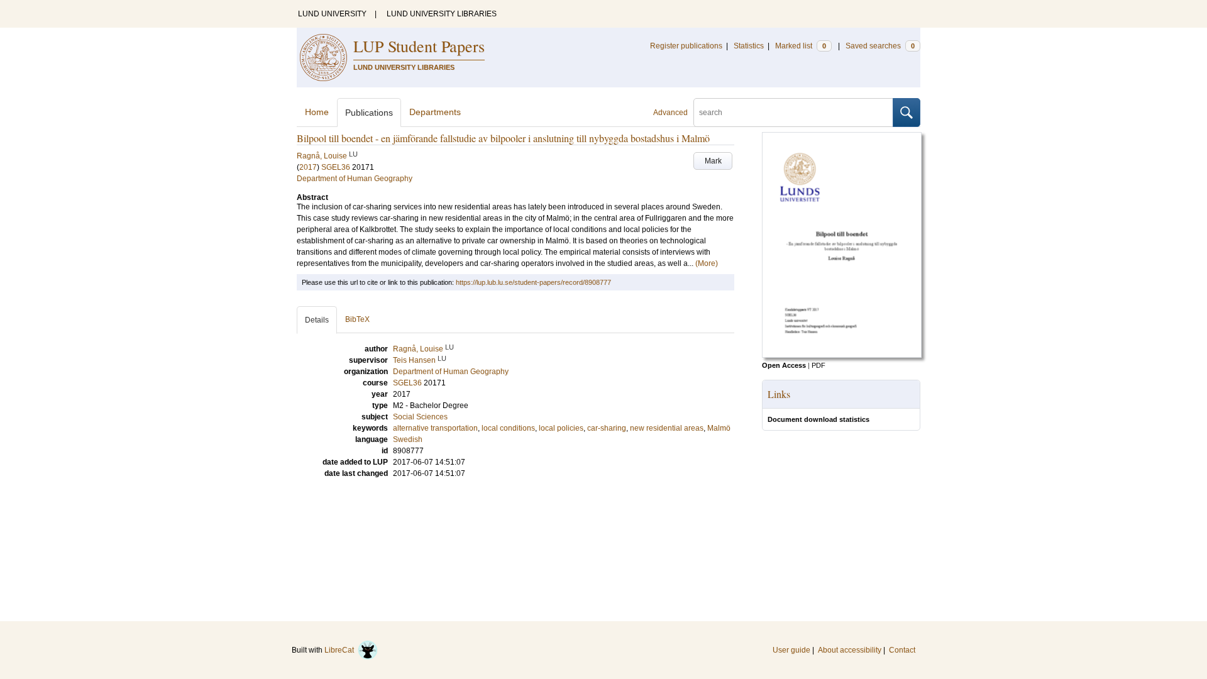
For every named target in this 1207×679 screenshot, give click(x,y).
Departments (435, 112)
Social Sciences (420, 416)
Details (317, 320)
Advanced (670, 112)
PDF (818, 365)
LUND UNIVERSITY (332, 13)
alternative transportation (435, 428)
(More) (706, 263)
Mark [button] (713, 161)
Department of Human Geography (354, 178)
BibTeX (357, 319)
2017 (308, 167)
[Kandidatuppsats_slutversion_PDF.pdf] (842, 355)
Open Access (784, 365)
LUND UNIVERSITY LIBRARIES (442, 13)
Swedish (407, 439)
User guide (791, 650)
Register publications (686, 45)
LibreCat (341, 650)
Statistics (749, 45)
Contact (902, 650)
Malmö (718, 428)
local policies (561, 428)
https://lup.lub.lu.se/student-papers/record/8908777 (533, 282)
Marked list (800, 45)
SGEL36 (335, 167)
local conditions (508, 428)
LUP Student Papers (419, 46)
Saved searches (880, 45)
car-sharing (606, 428)
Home (317, 112)
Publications (369, 113)
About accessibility (849, 650)
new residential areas (666, 428)
